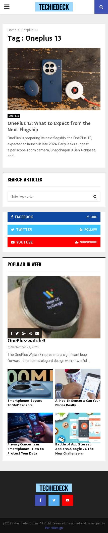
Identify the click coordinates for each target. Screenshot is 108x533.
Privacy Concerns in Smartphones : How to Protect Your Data (26, 448)
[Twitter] (54, 500)
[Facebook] (40, 500)
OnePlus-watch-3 (26, 340)
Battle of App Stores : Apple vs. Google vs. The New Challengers (74, 448)
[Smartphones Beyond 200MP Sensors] (30, 384)
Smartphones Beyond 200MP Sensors (25, 403)
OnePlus (14, 116)
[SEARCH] (95, 197)
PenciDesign (54, 528)
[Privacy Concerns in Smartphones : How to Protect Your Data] (30, 428)
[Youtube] (67, 500)
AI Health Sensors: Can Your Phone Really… (77, 403)
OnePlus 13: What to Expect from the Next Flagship (49, 126)
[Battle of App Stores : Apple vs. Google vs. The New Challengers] (77, 428)
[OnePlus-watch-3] (54, 307)
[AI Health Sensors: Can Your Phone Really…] (77, 384)
